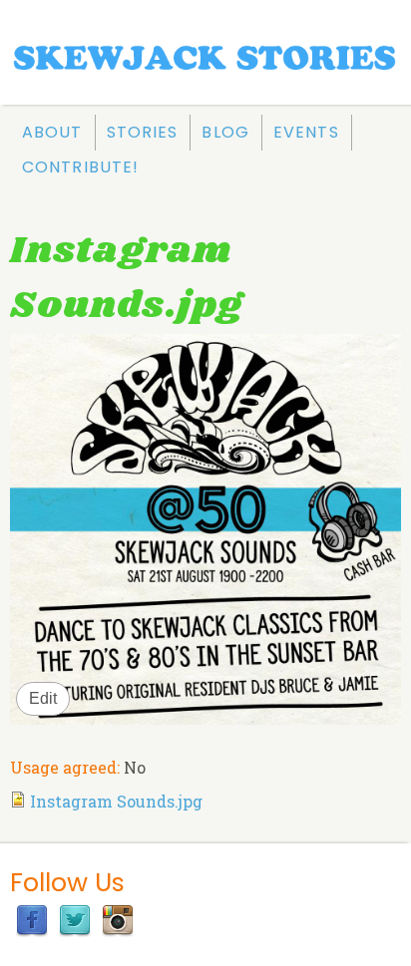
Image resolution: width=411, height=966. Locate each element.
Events (306, 132)
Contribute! (80, 167)
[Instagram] (118, 930)
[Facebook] (32, 930)
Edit (43, 698)
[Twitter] (75, 930)
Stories (143, 132)
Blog (225, 132)
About (52, 132)
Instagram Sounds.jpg (116, 801)
